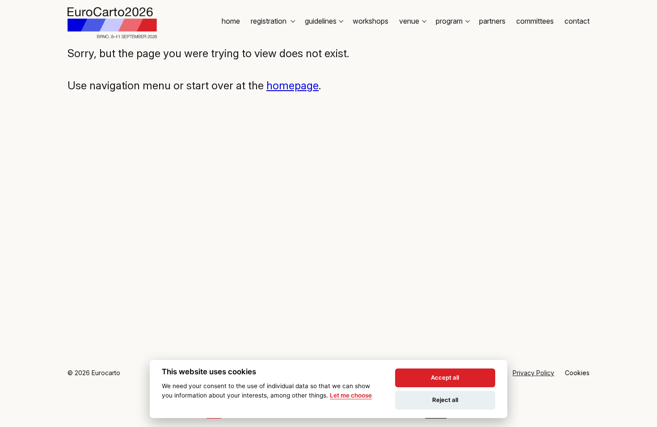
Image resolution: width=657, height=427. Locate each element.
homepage (292, 85)
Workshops (370, 21)
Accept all (445, 377)
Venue (409, 21)
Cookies (577, 373)
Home (231, 21)
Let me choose (351, 395)
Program (449, 21)
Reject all (445, 399)
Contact (577, 21)
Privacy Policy (533, 373)
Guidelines (321, 21)
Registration (269, 21)
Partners (492, 21)
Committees (535, 21)
